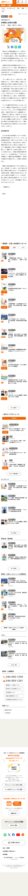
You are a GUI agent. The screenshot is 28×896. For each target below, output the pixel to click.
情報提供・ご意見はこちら (13, 685)
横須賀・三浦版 (6, 5)
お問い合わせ (15, 842)
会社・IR (18, 2)
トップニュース (11, 8)
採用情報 (5, 854)
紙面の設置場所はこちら (12, 696)
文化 (18, 8)
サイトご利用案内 (19, 857)
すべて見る (13, 533)
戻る (3, 11)
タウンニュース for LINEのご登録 (13, 785)
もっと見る (14, 407)
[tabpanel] (14, 35)
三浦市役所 (7, 713)
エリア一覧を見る (13, 473)
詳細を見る (14, 813)
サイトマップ (14, 859)
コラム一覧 (14, 665)
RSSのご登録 (13, 825)
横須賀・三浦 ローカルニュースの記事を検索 (14, 628)
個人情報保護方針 (8, 857)
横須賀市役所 (8, 710)
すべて (3, 8)
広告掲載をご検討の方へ (9, 851)
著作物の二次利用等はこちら (13, 688)
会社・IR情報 (6, 848)
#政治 (3, 193)
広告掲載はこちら (10, 692)
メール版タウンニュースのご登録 (13, 789)
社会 (23, 8)
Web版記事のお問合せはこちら (14, 699)
